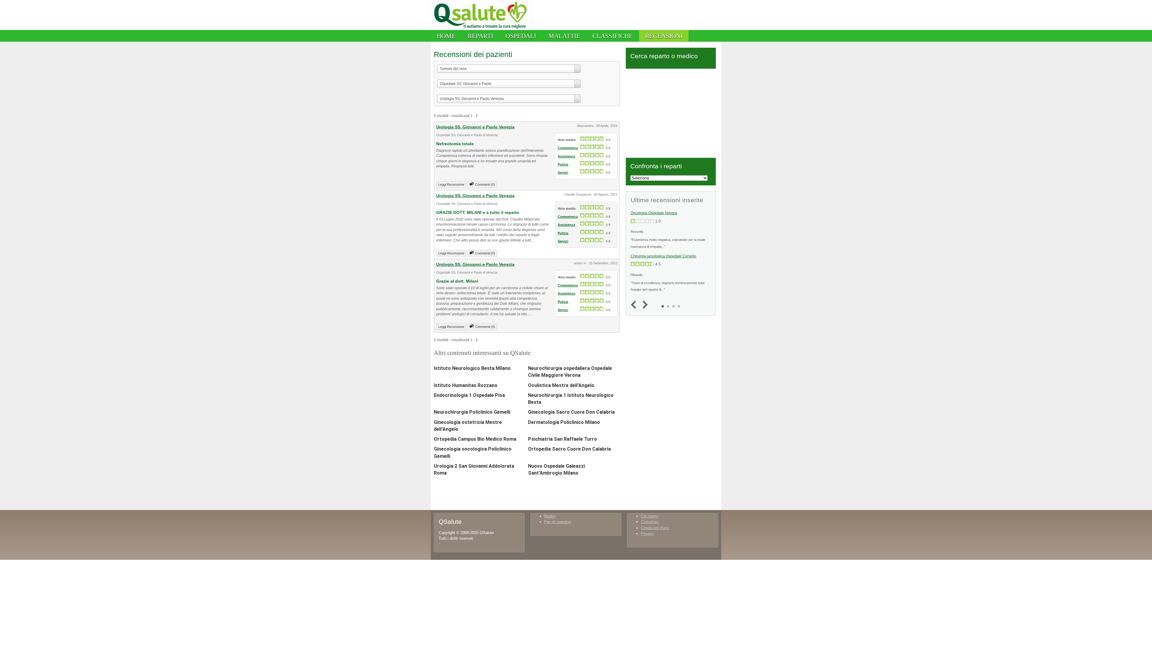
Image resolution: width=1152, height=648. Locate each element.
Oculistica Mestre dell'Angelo (561, 385)
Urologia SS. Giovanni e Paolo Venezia (475, 126)
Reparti (480, 35)
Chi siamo (649, 516)
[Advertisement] (671, 112)
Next (644, 305)
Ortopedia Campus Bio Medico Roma (475, 439)
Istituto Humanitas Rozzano (465, 385)
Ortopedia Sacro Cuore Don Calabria (569, 449)
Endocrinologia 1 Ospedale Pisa (469, 395)
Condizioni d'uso (655, 528)
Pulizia (563, 164)
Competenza (568, 148)
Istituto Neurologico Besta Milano (472, 368)
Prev (635, 305)
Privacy (647, 533)
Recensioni (663, 35)
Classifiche (612, 35)
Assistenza (566, 156)
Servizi (563, 172)
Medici (550, 516)
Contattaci (649, 522)
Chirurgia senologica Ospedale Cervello (663, 256)
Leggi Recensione (451, 184)
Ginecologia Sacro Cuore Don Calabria (571, 412)
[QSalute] (482, 28)
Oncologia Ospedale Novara (654, 213)
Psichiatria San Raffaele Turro (562, 439)
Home (446, 35)
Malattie (564, 35)
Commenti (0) (485, 184)
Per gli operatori (558, 522)
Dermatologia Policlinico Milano (564, 422)
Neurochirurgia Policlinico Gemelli (472, 412)
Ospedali (521, 35)
